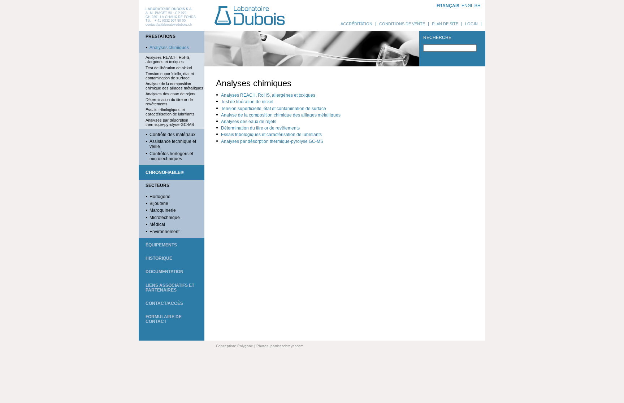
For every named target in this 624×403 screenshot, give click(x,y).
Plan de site (445, 24)
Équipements (161, 245)
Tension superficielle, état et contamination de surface (170, 75)
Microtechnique (165, 217)
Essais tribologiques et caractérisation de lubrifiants (170, 112)
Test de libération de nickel (169, 68)
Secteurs (157, 185)
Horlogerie (160, 196)
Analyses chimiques (169, 47)
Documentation (164, 271)
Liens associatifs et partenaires (170, 288)
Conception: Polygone (234, 346)
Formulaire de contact (164, 319)
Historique (159, 258)
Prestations (161, 36)
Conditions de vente (402, 24)
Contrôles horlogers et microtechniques (171, 156)
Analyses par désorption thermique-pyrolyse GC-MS (170, 122)
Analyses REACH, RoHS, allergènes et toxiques (168, 59)
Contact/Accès (164, 303)
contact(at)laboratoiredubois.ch (169, 24)
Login (471, 24)
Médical (157, 224)
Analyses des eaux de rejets (170, 94)
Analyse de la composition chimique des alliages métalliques (174, 86)
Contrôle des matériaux (172, 134)
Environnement (164, 231)
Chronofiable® (165, 172)
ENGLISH (471, 5)
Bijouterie (159, 203)
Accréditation (356, 24)
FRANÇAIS (448, 5)
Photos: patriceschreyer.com (279, 346)
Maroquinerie (163, 210)
